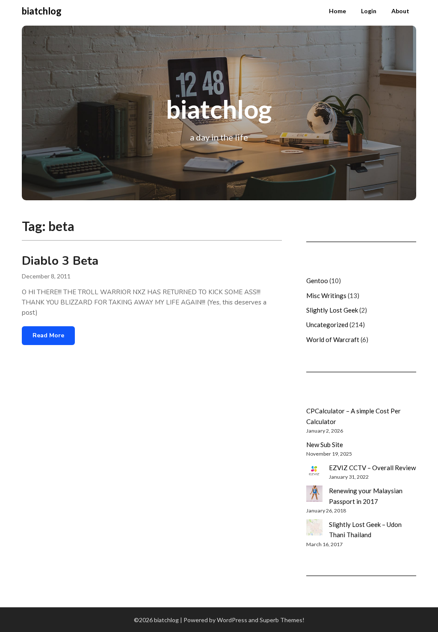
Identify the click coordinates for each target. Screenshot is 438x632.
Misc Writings (326, 295)
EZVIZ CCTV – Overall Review (372, 467)
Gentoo (317, 280)
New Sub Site (324, 444)
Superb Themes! (282, 619)
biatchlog (42, 11)
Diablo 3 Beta (60, 261)
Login (368, 11)
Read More (48, 335)
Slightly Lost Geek (332, 310)
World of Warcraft (332, 339)
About (400, 11)
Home (337, 11)
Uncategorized (327, 324)
